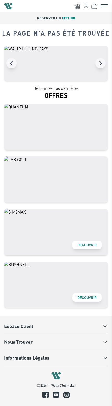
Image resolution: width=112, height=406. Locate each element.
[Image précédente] (11, 63)
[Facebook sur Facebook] (45, 395)
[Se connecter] (86, 6)
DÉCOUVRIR (87, 245)
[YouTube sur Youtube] (56, 395)
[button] (56, 18)
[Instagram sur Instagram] (66, 395)
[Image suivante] (100, 63)
